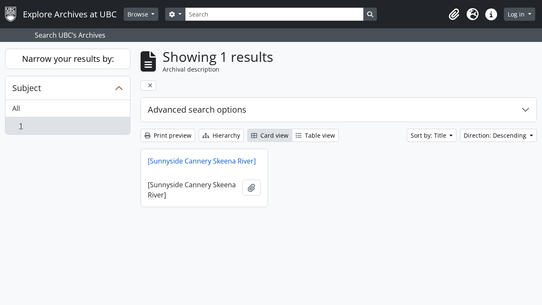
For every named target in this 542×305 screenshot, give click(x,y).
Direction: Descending (496, 135)
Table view (319, 135)
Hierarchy (225, 135)
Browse (138, 14)
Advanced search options (197, 109)
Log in (517, 14)
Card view (273, 135)
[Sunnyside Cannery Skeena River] (202, 161)
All (16, 108)
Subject (26, 88)
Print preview (171, 135)
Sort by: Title (429, 135)
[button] (454, 14)
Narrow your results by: (68, 58)
